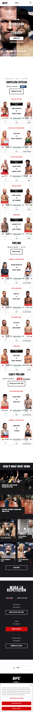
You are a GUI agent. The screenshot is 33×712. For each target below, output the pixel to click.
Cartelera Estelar (9, 78)
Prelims (17, 78)
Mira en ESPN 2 (23, 247)
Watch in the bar (22, 598)
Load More (16, 568)
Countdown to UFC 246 (16, 42)
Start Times (9, 598)
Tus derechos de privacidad (16, 698)
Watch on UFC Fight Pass (16, 383)
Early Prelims (25, 78)
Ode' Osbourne (16, 200)
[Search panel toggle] (30, 2)
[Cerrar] (31, 685)
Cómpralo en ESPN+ (16, 91)
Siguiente (30, 31)
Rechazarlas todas (16, 703)
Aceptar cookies (16, 708)
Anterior (2, 31)
